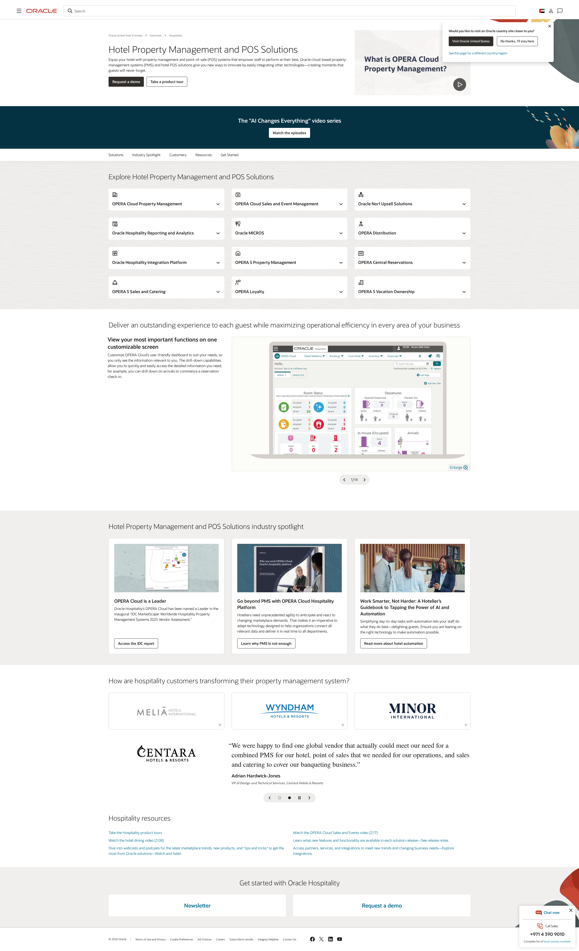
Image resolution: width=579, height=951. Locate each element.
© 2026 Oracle (117, 939)
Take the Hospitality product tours (135, 832)
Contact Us (289, 939)
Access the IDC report (136, 643)
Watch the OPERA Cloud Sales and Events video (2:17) (335, 832)
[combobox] (289, 10)
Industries (156, 35)
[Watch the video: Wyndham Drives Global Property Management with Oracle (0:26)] (289, 711)
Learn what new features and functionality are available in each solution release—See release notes (370, 840)
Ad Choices (204, 939)
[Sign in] (551, 11)
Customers (177, 154)
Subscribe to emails (241, 939)
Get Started (229, 154)
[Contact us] (560, 11)
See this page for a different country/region (478, 53)
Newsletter (197, 905)
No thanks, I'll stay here (517, 41)
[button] (19, 11)
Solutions (116, 154)
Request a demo (126, 81)
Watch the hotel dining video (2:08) (136, 840)
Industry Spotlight (146, 154)
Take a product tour (166, 81)
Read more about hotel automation (393, 643)
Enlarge (456, 467)
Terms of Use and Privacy (150, 939)
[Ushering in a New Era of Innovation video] (412, 62)
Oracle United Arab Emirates (125, 35)
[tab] (280, 798)
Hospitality (175, 35)
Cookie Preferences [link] (181, 939)
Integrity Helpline (268, 939)
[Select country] (542, 11)
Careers (220, 939)
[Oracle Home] (41, 11)
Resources (203, 154)
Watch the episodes (289, 132)
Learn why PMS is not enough (266, 643)
